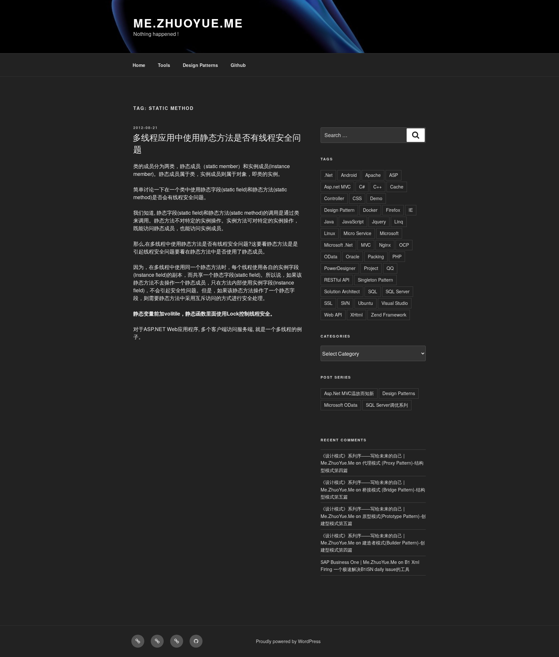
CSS (357, 198)
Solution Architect (342, 291)
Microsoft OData (340, 405)
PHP (396, 256)
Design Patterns (200, 65)
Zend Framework (388, 314)
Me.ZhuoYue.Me (188, 22)
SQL (372, 291)
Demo (376, 198)
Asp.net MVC (337, 186)
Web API (333, 314)
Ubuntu (365, 303)
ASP (393, 175)
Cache (396, 186)
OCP (404, 245)
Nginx (385, 245)
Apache (373, 175)
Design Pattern (339, 210)
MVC (366, 245)
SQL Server (398, 291)
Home (139, 65)
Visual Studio (394, 303)
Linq (398, 221)
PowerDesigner (340, 268)
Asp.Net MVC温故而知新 (349, 393)
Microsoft (389, 233)
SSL (328, 303)
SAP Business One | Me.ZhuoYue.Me (359, 562)
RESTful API (336, 279)
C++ (377, 186)
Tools (164, 65)
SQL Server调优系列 (387, 405)
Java (329, 221)
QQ (390, 268)
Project (371, 268)
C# (362, 186)
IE (411, 210)
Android (349, 175)
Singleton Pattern (375, 279)
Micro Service (357, 233)
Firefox (393, 210)
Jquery (379, 221)
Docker (370, 210)
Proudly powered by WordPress (288, 641)
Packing (376, 256)
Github (238, 65)
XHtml (356, 314)
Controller (334, 198)
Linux (329, 233)
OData (330, 256)
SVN (345, 303)
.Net (328, 175)
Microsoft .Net (338, 245)
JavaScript (353, 221)
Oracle (352, 256)
